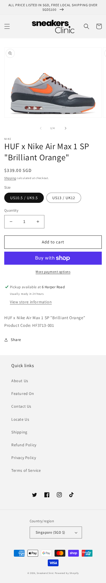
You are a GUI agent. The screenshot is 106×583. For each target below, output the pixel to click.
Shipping (10, 178)
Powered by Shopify (67, 572)
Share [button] (16, 339)
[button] (7, 26)
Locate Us (20, 419)
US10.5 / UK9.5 (24, 197)
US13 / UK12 (63, 197)
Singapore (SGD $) (50, 532)
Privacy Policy (23, 457)
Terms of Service (26, 470)
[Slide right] (65, 128)
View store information (31, 301)
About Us (19, 380)
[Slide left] (40, 128)
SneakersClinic (45, 572)
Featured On (22, 393)
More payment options (53, 272)
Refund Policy (23, 444)
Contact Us (21, 406)
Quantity (11, 210)
